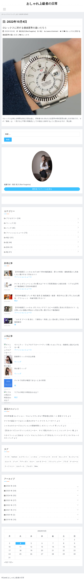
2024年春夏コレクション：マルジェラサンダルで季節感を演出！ (29, 416)
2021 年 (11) (11, 510)
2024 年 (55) (11, 496)
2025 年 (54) (11, 491)
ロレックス (25, 35)
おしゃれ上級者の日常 (42, 3)
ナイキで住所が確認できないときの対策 (30, 380)
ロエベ (32, 462)
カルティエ (20, 466)
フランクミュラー (54, 462)
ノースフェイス (44, 457)
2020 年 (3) (10, 515)
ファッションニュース (16, 233)
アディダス (24, 462)
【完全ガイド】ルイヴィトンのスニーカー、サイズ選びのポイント (30, 430)
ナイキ (7, 457)
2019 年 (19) (11, 520)
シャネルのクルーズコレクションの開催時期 (21, 426)
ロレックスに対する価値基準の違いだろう (25, 27)
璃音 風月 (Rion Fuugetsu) (27, 31)
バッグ (10, 228)
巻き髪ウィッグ (20, 368)
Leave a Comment (52, 31)
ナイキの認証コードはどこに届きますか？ (20, 421)
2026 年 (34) (11, 486)
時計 (41, 31)
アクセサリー (13, 218)
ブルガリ (29, 466)
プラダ (65, 462)
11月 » (10, 562)
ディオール (74, 462)
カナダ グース (41, 462)
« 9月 (6, 562)
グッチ (15, 462)
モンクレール (74, 457)
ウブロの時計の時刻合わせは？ (26, 392)
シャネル (34, 457)
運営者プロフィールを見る (42, 189)
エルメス (8, 462)
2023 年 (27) (11, 500)
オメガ (54, 457)
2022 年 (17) (11, 505)
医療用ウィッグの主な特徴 (24, 357)
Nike (36, 466)
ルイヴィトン (24, 457)
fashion (14, 457)
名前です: (7, 184)
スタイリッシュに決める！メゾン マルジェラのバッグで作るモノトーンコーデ (35, 435)
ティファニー (10, 466)
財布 (9, 247)
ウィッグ (11, 223)
